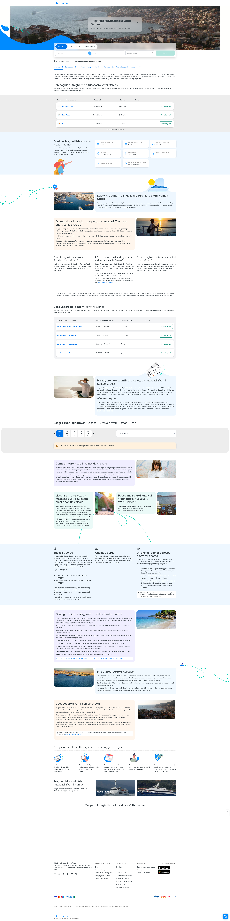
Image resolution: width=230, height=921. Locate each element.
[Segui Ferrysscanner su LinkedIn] (67, 874)
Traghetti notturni (122, 67)
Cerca (165, 53)
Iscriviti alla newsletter (123, 870)
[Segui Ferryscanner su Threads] (76, 874)
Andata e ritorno (75, 47)
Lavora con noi (121, 873)
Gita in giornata (109, 67)
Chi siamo (119, 867)
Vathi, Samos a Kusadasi (105, 283)
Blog (96, 867)
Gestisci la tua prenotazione (146, 867)
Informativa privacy (122, 884)
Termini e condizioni (122, 878)
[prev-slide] (55, 433)
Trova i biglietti (166, 106)
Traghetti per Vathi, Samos (73, 734)
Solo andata (61, 47)
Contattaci (140, 870)
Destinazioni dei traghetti (103, 873)
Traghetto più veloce (94, 67)
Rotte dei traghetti (64, 61)
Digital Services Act (122, 887)
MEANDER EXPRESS (105, 792)
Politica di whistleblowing (124, 881)
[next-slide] (93, 433)
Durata (83, 67)
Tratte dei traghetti (101, 870)
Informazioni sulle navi (102, 878)
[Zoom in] (227, 811)
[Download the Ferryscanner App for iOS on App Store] (164, 868)
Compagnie (69, 67)
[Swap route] (89, 53)
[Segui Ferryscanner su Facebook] (55, 874)
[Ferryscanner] (61, 3)
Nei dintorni (133, 67)
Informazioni (58, 67)
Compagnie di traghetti (102, 876)
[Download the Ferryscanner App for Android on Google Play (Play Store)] (164, 872)
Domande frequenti (143, 873)
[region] (115, 833)
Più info (142, 67)
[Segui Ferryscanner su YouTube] (72, 874)
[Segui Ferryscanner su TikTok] (63, 874)
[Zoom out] (227, 814)
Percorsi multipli (90, 47)
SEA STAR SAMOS (146, 792)
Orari (76, 67)
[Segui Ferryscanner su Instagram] (59, 874)
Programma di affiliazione (124, 876)
